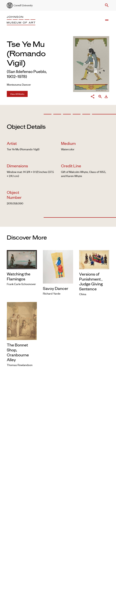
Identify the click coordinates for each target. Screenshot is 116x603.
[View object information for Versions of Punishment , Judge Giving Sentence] (94, 259)
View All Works (17, 93)
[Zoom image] (100, 96)
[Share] (92, 97)
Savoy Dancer (55, 288)
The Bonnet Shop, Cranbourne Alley (18, 352)
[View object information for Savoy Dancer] (58, 266)
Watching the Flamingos (18, 276)
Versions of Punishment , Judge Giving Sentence (91, 281)
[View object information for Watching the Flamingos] (22, 259)
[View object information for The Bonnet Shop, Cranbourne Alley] (22, 320)
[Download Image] (106, 96)
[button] (106, 5)
